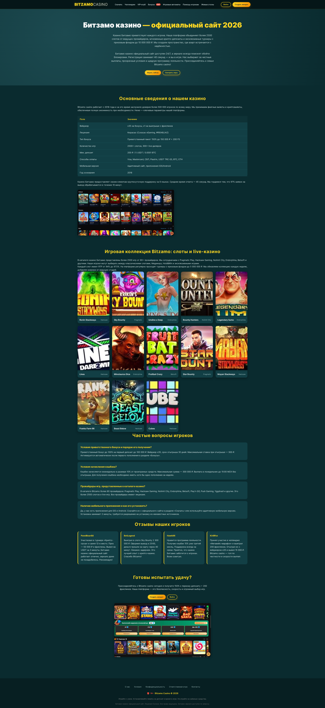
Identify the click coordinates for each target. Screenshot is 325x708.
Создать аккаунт (241, 4)
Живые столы (207, 4)
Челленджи (130, 4)
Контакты (196, 687)
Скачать (118, 4)
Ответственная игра (178, 687)
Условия (137, 687)
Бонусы (154, 4)
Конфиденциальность (155, 687)
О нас (127, 687)
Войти (225, 4)
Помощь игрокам (191, 4)
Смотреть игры (171, 73)
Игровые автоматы (171, 4)
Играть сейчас (153, 73)
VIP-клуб (142, 4)
